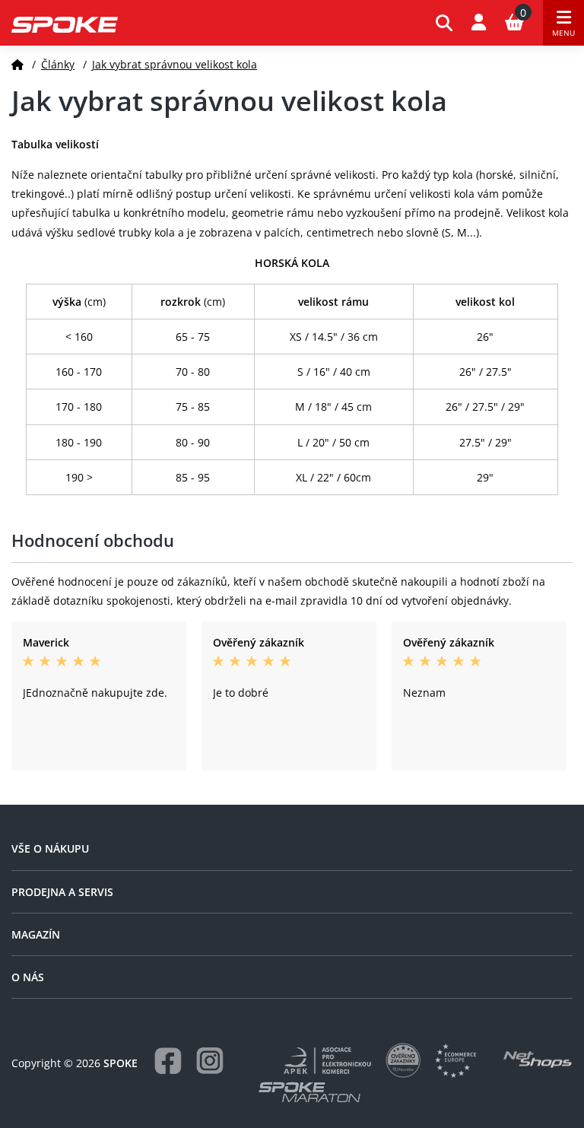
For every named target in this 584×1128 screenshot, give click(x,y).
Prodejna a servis (62, 892)
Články (58, 64)
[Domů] (17, 64)
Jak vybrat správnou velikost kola (174, 64)
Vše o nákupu (50, 848)
